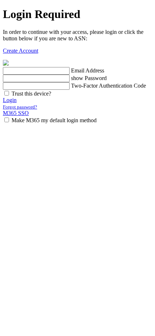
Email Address (87, 70)
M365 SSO (16, 113)
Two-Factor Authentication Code (108, 86)
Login (10, 100)
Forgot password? (20, 107)
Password (96, 78)
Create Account (20, 51)
